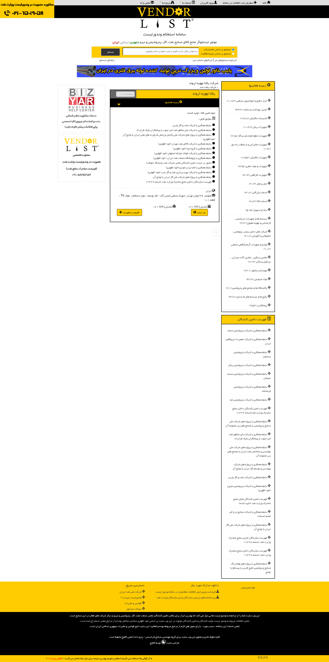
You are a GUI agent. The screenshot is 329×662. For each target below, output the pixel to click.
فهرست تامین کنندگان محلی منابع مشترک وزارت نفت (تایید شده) (252, 501)
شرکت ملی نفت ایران (130, 592)
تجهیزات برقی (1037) (255, 127)
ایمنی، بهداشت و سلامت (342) (251, 109)
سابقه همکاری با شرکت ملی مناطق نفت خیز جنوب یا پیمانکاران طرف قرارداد (250, 436)
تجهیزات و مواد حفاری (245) (252, 166)
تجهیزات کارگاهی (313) (255, 175)
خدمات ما (187, 3)
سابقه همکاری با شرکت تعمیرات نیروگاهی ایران (248, 341)
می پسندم (129, 94)
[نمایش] (203, 206)
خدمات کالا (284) (258, 201)
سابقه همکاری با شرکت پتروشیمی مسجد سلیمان (249, 376)
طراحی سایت (172, 643)
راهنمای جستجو (107, 60)
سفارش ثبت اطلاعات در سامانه (238, 3)
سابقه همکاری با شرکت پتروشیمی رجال (247, 365)
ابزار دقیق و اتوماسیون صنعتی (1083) (247, 101)
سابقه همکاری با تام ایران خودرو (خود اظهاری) (189, 167)
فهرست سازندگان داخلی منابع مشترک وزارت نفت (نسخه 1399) (250, 553)
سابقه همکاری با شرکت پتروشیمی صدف (247, 330)
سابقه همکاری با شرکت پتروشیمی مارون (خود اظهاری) (249, 488)
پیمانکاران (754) (258, 305)
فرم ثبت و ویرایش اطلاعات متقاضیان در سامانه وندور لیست (186, 592)
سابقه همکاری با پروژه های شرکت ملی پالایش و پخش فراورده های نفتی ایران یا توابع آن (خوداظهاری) (169, 137)
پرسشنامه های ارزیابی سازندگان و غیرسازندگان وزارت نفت (186, 597)
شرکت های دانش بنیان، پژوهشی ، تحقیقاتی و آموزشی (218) (251, 233)
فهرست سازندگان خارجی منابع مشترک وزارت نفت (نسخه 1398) (250, 540)
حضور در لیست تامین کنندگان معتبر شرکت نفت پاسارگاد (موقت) (179, 163)
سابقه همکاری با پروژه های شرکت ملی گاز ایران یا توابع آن (248, 527)
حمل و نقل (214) (258, 183)
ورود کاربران (207, 3)
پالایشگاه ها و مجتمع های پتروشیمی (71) (246, 288)
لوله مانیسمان (248, 587)
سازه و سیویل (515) (256, 210)
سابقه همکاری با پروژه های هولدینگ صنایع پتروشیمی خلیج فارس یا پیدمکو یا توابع (250, 568)
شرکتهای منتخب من (202, 60)
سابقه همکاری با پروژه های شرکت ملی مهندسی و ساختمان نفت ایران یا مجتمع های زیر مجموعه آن (249, 451)
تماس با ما (145, 3)
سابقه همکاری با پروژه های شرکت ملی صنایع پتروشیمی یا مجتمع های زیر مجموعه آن (248, 423)
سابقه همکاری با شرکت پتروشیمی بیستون (252, 354)
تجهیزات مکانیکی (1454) (254, 157)
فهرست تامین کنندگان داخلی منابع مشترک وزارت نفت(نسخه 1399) (251, 410)
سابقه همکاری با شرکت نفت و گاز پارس (247, 477)
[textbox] (161, 51)
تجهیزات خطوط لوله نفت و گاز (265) (249, 136)
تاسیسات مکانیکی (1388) (253, 118)
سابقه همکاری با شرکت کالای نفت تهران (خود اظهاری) (185, 143)
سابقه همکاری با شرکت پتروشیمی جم (248, 399)
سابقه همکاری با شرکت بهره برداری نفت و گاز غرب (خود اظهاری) (180, 172)
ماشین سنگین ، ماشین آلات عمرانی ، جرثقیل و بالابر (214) (251, 259)
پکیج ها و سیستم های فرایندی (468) (248, 296)
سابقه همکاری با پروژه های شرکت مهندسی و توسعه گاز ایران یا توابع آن (252, 466)
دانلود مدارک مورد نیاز (205, 585)
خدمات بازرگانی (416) (255, 192)
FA (266, 658)
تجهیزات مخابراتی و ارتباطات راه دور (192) (251, 146)
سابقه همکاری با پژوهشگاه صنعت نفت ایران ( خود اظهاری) (182, 158)
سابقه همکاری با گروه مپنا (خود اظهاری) (192, 148)
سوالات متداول (133, 609)
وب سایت (200, 213)
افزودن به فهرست (131, 213)
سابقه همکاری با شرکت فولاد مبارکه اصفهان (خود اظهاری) (183, 153)
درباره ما (166, 3)
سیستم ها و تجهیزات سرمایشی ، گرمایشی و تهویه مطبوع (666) (252, 221)
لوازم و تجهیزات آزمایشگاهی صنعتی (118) (251, 246)
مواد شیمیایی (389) (256, 279)
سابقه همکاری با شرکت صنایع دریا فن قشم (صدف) (250, 514)
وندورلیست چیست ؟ (131, 597)
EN (260, 658)
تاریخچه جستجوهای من (225, 60)
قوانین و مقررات (133, 603)
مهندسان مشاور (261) (255, 270)
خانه (265, 3)
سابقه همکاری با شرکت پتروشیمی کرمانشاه (252, 389)
